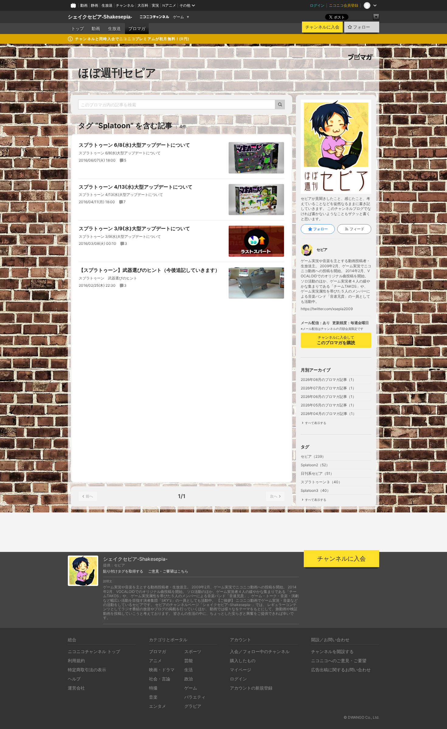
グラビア (192, 706)
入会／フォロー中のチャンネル (259, 651)
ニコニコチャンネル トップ (94, 651)
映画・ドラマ (162, 669)
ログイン (317, 5)
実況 (155, 5)
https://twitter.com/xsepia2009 (327, 309)
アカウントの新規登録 (251, 687)
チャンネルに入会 (322, 27)
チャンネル (125, 5)
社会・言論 (159, 678)
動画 (84, 5)
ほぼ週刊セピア (117, 72)
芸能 (188, 660)
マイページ (240, 669)
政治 (188, 678)
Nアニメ (169, 5)
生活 (188, 669)
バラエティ (195, 697)
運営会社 (76, 687)
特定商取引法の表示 (87, 669)
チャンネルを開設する (332, 651)
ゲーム (178, 17)
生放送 (107, 5)
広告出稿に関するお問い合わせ (341, 669)
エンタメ (157, 706)
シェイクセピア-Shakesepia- (100, 16)
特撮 (153, 687)
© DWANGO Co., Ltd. (361, 717)
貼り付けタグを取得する (123, 571)
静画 (94, 5)
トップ (77, 28)
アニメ (155, 660)
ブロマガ (136, 28)
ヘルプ (74, 678)
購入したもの (242, 660)
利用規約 (76, 660)
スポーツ (192, 651)
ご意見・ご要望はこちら (168, 571)
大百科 (142, 5)
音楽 (153, 697)
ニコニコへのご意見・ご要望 (338, 660)
